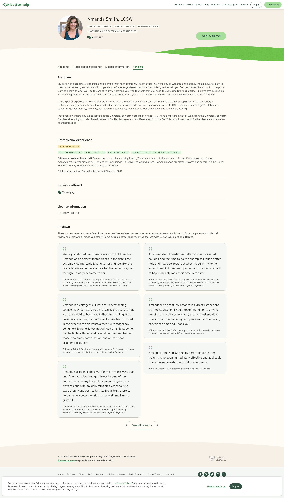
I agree (235, 486)
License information (117, 67)
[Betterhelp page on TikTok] (211, 476)
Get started (273, 4)
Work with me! (211, 36)
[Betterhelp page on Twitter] (217, 476)
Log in (256, 4)
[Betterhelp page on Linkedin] (223, 476)
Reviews (138, 67)
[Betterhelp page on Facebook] (200, 476)
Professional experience (87, 67)
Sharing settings (216, 486)
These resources (66, 460)
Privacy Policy (123, 483)
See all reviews (142, 425)
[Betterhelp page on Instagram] (206, 476)
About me (63, 67)
